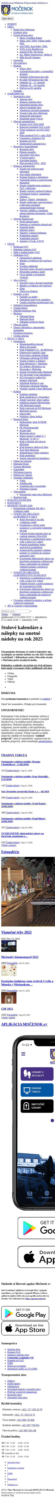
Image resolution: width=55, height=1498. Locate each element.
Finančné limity (27, 227)
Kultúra (17, 391)
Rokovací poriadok (16, 1366)
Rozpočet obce (27, 149)
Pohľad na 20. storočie (30, 88)
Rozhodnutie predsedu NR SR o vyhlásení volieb (29, 509)
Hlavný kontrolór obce (30, 107)
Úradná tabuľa (20, 308)
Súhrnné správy (27, 230)
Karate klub (25, 430)
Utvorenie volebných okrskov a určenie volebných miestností (32, 601)
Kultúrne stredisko (28, 394)
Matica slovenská (28, 347)
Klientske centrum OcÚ (24, 249)
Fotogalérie (18, 469)
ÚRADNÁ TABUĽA (14, 755)
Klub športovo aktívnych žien (34, 447)
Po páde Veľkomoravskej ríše (34, 79)
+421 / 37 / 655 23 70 (31, 1409)
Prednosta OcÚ (20, 246)
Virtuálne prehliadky (23, 477)
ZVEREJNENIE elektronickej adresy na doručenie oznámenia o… (22, 835)
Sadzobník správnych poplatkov (35, 299)
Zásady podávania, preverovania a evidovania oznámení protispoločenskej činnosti (36, 205)
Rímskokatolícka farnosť (31, 344)
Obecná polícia (20, 324)
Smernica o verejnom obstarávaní (36, 224)
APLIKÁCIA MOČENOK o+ (24, 1024)
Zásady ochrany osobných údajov (36, 191)
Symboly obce (20, 32)
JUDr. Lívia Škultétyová (31, 49)
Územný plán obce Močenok (34, 113)
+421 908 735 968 (25, 1420)
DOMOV (12, 24)
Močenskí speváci (28, 411)
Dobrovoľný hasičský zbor (33, 352)
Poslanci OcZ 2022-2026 (32, 124)
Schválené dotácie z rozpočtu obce (24, 1389)
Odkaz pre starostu (22, 461)
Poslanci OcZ (13, 1352)
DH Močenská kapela (30, 405)
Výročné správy (27, 157)
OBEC (10, 27)
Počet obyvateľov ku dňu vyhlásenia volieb (32, 521)
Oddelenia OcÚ (21, 255)
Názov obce (25, 68)
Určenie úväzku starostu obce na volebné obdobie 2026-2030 (35, 535)
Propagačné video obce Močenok (36, 494)
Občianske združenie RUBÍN (34, 358)
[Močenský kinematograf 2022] (8, 951)
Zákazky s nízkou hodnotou (33, 232)
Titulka (4, 614)
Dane (22, 263)
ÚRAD (11, 244)
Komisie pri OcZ (28, 141)
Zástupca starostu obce (30, 102)
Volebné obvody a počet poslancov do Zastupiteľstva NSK (36, 585)
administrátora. (45, 741)
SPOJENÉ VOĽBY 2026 (19, 505)
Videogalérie (19, 491)
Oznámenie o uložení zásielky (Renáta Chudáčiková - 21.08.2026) (20, 763)
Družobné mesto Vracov (31, 118)
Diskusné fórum (21, 464)
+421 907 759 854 (30, 1425)
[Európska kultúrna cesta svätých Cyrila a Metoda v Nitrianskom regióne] (8, 975)
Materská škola (27, 319)
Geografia (18, 60)
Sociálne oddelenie (29, 266)
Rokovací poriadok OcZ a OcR (35, 127)
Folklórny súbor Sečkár (31, 416)
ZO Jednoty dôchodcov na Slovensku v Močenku (32, 368)
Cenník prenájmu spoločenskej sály (37, 302)
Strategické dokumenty (31, 116)
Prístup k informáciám (24, 166)
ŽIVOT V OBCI (15, 338)
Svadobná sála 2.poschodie (33, 486)
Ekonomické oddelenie (31, 258)
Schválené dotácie (28, 160)
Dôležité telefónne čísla (24, 310)
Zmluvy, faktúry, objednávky (34, 199)
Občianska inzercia (22, 472)
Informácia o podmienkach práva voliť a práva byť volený (35, 540)
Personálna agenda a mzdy (32, 271)
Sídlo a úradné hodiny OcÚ (26, 252)
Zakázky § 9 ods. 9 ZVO (32, 241)
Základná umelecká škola (32, 322)
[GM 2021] (8, 1002)
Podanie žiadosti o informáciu (34, 177)
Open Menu (7, 18)
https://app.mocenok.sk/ (35, 1298)
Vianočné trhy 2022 (16, 932)
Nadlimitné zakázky (29, 238)
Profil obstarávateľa (29, 221)
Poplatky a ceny (21, 294)
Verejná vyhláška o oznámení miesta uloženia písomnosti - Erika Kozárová (36, 213)
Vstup (22, 480)
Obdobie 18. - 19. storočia (32, 85)
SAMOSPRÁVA (15, 93)
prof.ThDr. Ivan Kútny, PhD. (34, 46)
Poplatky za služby (29, 297)
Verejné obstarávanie (23, 219)
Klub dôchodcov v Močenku (33, 363)
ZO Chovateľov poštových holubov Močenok (33, 379)
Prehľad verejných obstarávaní (22, 1392)
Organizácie (19, 341)
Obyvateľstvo (20, 63)
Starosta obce (26, 99)
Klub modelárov (27, 455)
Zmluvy (11, 1381)
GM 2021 (7, 1008)
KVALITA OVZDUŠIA (19, 500)
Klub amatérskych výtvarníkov (34, 397)
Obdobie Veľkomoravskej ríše (34, 77)
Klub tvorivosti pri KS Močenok (35, 408)
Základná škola (27, 316)
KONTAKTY (14, 502)
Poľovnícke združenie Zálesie (34, 355)
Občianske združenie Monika (34, 386)
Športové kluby (20, 419)
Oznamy (16, 614)
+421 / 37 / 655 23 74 (24, 1414)
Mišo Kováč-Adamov (30, 57)
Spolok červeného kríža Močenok (36, 372)
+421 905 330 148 (27, 1430)
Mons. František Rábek (31, 38)
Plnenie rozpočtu (28, 152)
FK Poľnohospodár (29, 427)
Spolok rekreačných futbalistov (35, 458)
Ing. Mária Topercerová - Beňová (36, 54)
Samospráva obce (21, 96)
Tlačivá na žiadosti (29, 291)
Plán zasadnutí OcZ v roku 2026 (35, 135)
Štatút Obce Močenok (24, 29)
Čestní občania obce (23, 35)
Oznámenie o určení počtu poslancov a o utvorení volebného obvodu (36, 528)
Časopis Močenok (22, 466)
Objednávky (13, 1386)
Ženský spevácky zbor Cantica (34, 400)
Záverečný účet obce (30, 155)
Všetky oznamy (8, 845)
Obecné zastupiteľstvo (24, 121)
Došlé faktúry (13, 1383)
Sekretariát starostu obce (31, 104)
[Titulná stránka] (18, 15)
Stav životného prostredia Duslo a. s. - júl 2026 (25, 791)
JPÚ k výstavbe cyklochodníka (22, 605)
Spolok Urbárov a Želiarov (33, 361)
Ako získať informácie (30, 174)
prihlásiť (46, 699)
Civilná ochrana (21, 335)
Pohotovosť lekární (22, 475)
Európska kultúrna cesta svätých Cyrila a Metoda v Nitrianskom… (27, 982)
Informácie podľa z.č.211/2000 (22, 1368)
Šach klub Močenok (29, 450)
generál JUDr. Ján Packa (31, 52)
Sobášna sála (26, 483)
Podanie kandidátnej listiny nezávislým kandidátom (33, 546)
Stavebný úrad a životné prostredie (36, 269)
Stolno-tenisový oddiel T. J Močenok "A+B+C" (32, 437)
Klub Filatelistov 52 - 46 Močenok (36, 349)
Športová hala (20, 497)
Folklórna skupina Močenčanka (35, 402)
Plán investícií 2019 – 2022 (33, 163)
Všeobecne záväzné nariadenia (34, 110)
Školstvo (17, 313)
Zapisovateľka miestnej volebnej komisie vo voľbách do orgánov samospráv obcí (35, 553)
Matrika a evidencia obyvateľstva (36, 260)
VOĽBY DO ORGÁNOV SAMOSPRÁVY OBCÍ (26, 515)
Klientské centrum (28, 489)
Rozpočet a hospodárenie (25, 146)
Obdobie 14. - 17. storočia (32, 82)
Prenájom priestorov (23, 333)
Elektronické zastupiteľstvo (33, 143)
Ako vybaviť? (20, 280)
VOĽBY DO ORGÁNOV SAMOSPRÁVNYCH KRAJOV (29, 573)
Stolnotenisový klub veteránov (34, 452)
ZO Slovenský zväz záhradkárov (35, 374)
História (17, 65)
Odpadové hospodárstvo (25, 305)
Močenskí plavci (27, 433)
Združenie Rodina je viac (32, 383)
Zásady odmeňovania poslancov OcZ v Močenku (35, 187)
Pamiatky (17, 91)
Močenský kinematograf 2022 (19, 957)
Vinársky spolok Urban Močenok (36, 388)
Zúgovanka (25, 413)
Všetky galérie (8, 1017)
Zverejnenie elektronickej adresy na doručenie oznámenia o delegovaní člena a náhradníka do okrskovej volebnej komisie (37, 593)
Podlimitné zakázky (29, 235)
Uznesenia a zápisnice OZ (32, 138)
